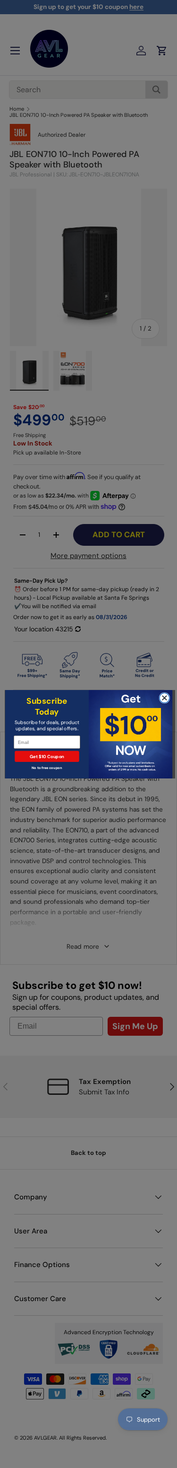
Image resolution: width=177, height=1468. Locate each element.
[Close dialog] (164, 698)
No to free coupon (47, 767)
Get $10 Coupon (46, 756)
